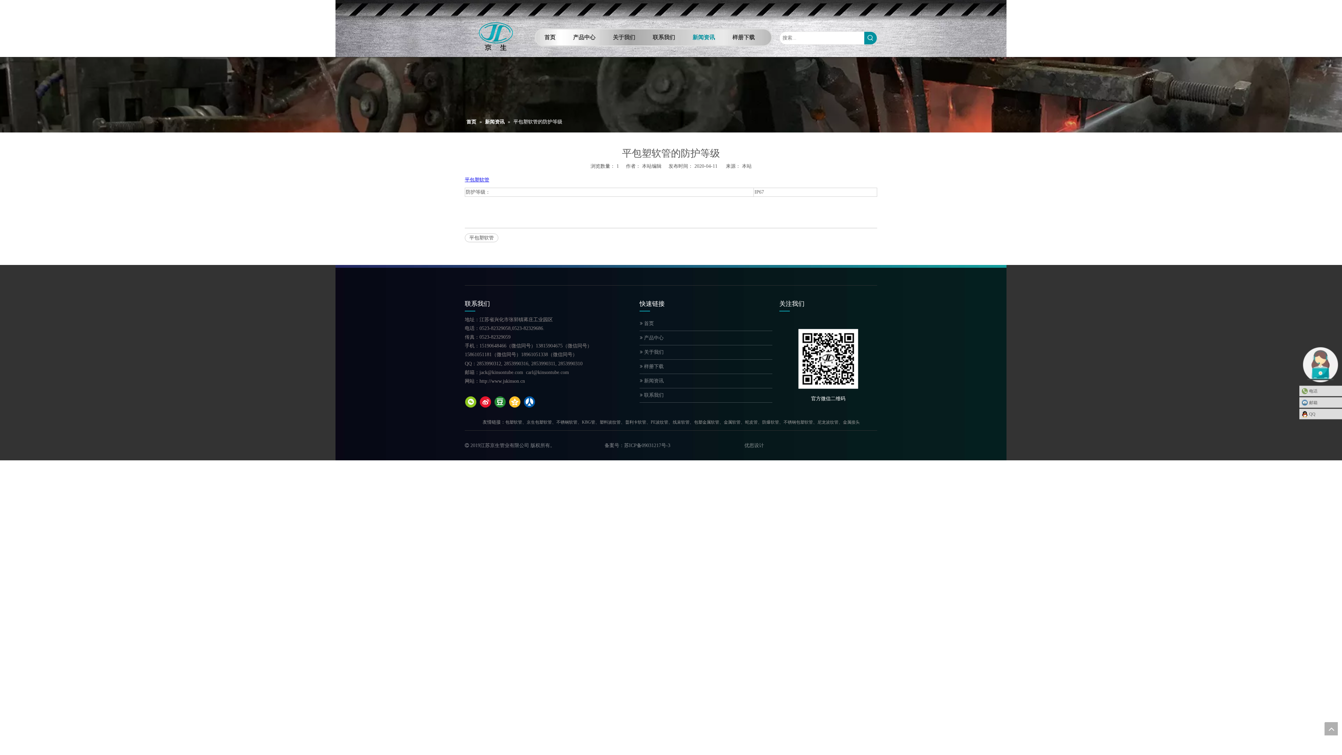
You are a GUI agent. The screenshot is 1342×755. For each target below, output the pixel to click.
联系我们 (653, 395)
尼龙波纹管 (827, 422)
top (1331, 728)
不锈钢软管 (566, 422)
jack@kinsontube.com (501, 372)
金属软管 (732, 422)
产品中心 (653, 337)
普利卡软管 (635, 422)
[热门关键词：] (870, 38)
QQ (1312, 414)
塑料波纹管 (610, 422)
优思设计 (754, 445)
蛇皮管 (751, 422)
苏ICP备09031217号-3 (647, 445)
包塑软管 (513, 422)
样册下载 (653, 366)
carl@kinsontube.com (547, 372)
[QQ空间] (514, 402)
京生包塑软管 (539, 422)
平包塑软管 (481, 237)
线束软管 (681, 422)
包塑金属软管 (706, 422)
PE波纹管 (659, 422)
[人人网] (529, 402)
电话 (1313, 391)
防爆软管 (770, 422)
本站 (747, 166)
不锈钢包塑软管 (798, 422)
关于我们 (653, 352)
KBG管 (588, 422)
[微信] (470, 402)
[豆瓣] (500, 402)
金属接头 (851, 422)
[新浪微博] (485, 402)
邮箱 (1313, 402)
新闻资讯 (653, 380)
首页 (648, 323)
